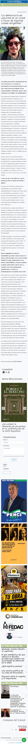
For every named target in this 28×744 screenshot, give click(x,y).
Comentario (6, 445)
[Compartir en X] (6, 372)
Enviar (14, 459)
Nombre (5, 439)
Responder (7, 472)
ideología (4, 10)
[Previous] (3, 408)
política (20, 7)
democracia (5, 7)
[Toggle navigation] (2, 5)
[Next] (24, 408)
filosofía (13, 7)
